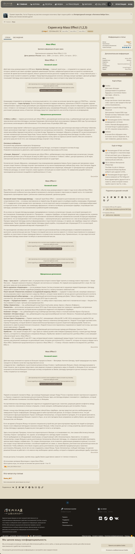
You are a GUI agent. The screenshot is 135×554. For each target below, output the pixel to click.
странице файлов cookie (67, 87)
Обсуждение (18, 37)
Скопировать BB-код (108, 212)
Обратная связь (86, 536)
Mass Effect (128, 69)
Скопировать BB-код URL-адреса (111, 207)
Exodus (107, 86)
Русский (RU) (38, 536)
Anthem (108, 132)
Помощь (127, 536)
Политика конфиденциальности (114, 536)
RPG (130, 58)
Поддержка (65, 520)
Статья (7, 37)
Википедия (94, 176)
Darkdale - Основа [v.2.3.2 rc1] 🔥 (20, 536)
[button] (31, 536)
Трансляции (73, 4)
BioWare (129, 60)
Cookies (6, 536)
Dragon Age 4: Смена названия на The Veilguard (117, 176)
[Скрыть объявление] (131, 14)
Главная (23, 4)
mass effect (65, 31)
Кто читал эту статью (13, 473)
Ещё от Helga (117, 146)
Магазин (88, 4)
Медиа (60, 4)
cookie (24, 544)
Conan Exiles (109, 98)
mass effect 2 (73, 31)
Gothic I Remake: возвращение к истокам (117, 121)
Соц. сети (101, 4)
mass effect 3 (82, 31)
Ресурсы (48, 4)
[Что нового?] (113, 4)
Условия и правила (97, 536)
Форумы (36, 4)
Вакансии (65, 522)
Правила (64, 517)
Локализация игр (67, 525)
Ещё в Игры (117, 81)
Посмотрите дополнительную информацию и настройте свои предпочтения (29, 550)
